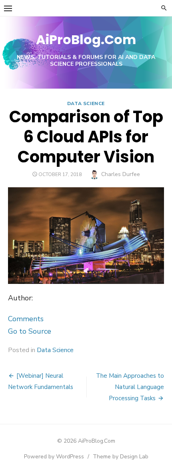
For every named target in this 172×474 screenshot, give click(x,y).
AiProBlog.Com (86, 39)
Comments (26, 319)
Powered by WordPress (54, 456)
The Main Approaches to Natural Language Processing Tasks (130, 387)
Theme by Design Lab (120, 456)
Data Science (86, 103)
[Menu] (8, 8)
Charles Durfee (120, 174)
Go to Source (29, 331)
